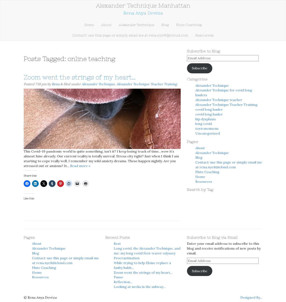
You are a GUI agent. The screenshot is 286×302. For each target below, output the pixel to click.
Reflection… (123, 282)
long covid (203, 124)
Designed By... (251, 297)
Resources (204, 35)
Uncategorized (207, 133)
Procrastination (126, 258)
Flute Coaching (189, 25)
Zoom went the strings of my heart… (80, 77)
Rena (55, 84)
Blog (165, 25)
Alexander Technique (136, 25)
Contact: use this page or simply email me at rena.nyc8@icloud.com (130, 35)
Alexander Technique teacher (218, 100)
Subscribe (199, 68)
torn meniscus (207, 128)
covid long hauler (209, 109)
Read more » (80, 166)
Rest (117, 243)
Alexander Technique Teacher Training (146, 84)
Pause (118, 277)
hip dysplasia (205, 119)
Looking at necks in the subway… (140, 287)
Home (89, 25)
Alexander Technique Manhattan (143, 5)
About (106, 25)
